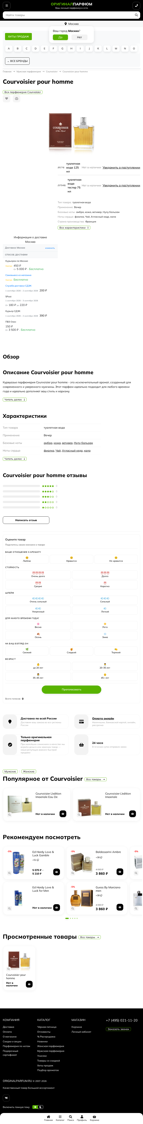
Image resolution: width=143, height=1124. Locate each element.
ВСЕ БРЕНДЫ (19, 61)
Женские (28, 771)
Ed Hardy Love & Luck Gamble (43, 853)
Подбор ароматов (48, 1070)
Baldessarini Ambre (108, 852)
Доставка (8, 1026)
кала (87, 450)
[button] (67, 918)
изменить (50, 248)
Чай (58, 450)
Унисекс (42, 1055)
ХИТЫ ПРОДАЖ (18, 36)
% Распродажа (46, 1036)
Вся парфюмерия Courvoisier (22, 92)
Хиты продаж (45, 1065)
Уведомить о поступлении (121, 167)
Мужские (10, 771)
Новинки (42, 1041)
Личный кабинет (81, 1031)
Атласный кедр (72, 450)
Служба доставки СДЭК (18, 285)
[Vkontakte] (6, 1098)
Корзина (77, 1026)
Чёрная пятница (46, 1026)
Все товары (94, 779)
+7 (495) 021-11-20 (122, 1020)
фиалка (49, 450)
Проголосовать (71, 689)
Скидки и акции (12, 1041)
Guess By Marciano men (108, 889)
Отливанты (43, 1031)
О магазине (10, 1036)
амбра (48, 443)
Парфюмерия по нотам (16, 1046)
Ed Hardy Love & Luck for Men (43, 889)
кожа (57, 443)
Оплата (7, 1031)
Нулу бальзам (83, 443)
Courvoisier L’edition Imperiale (118, 795)
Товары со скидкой (48, 1060)
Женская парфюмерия (50, 1046)
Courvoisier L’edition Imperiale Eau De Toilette (48, 797)
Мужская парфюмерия (50, 1050)
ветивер (67, 443)
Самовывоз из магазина (18, 275)
